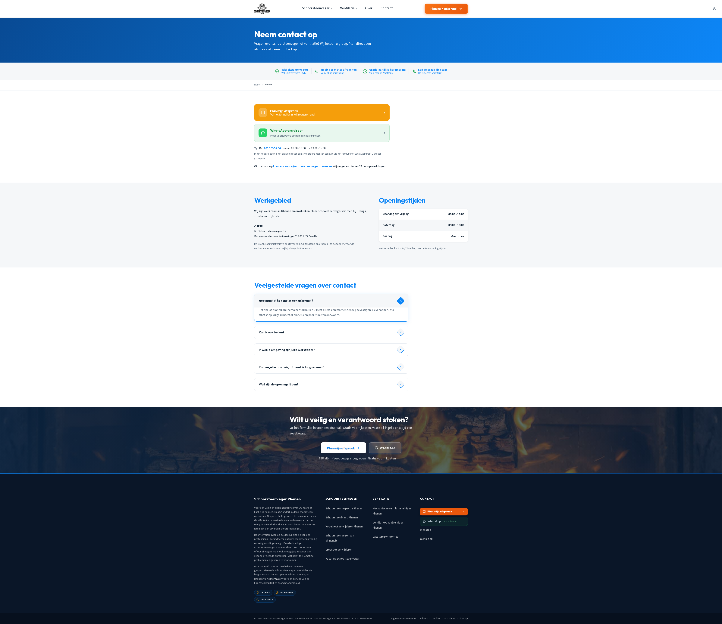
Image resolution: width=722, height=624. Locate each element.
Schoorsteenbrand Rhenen (341, 518)
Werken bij (426, 539)
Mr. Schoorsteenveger (320, 618)
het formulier (274, 579)
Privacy (424, 618)
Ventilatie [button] (347, 8)
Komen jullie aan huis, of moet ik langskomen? (291, 367)
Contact (387, 8)
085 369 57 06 (272, 148)
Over (368, 8)
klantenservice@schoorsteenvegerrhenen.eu (302, 166)
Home (257, 84)
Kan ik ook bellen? (271, 332)
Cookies (436, 618)
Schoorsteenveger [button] (315, 8)
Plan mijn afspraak (443, 9)
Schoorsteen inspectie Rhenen (344, 509)
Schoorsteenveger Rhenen (280, 618)
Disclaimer (449, 618)
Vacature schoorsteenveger (342, 559)
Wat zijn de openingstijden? (279, 384)
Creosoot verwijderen (338, 550)
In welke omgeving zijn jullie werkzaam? (287, 350)
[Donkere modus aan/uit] (714, 8)
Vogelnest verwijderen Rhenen (344, 527)
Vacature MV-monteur (386, 537)
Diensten (425, 530)
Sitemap (463, 618)
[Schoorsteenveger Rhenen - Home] (262, 8)
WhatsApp (388, 448)
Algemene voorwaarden (403, 618)
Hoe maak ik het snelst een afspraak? (286, 300)
